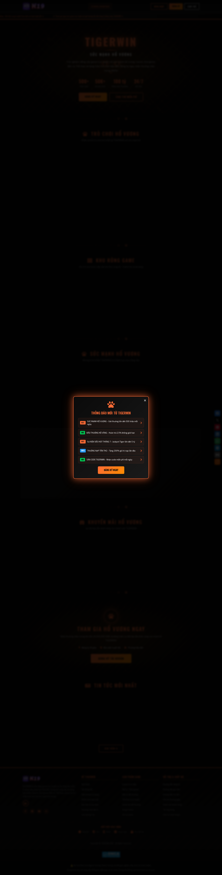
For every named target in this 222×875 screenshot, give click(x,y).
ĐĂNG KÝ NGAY (111, 470)
